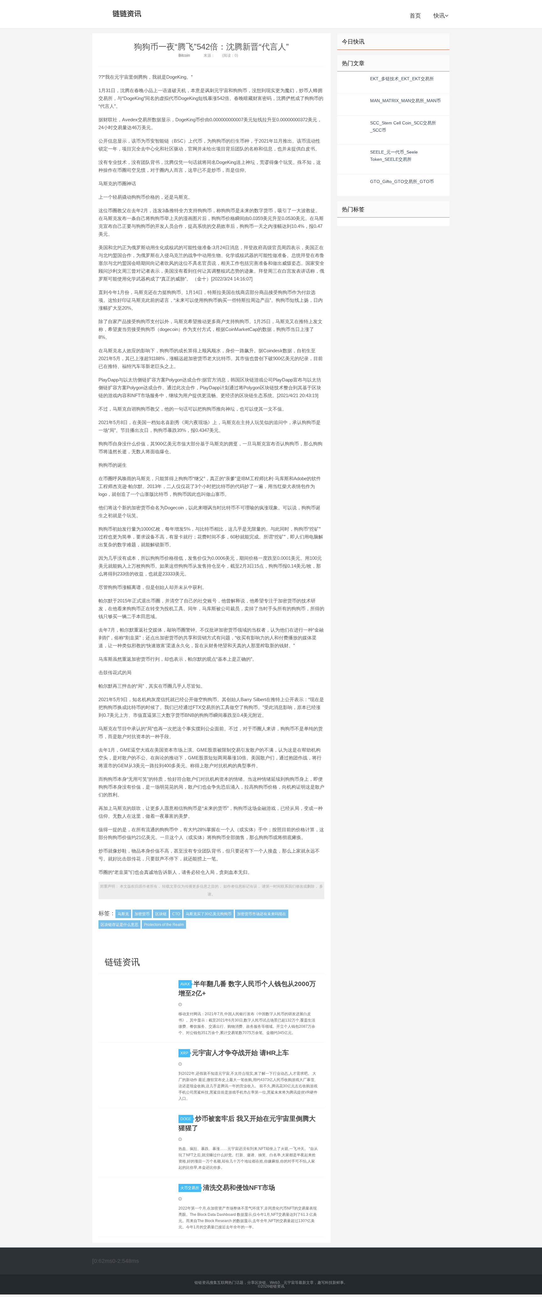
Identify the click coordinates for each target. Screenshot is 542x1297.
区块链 (161, 914)
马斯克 (123, 914)
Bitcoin (184, 55)
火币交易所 (189, 1188)
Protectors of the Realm (164, 924)
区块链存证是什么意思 (119, 924)
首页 (415, 16)
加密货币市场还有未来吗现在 (261, 914)
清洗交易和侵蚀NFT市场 (239, 1187)
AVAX (185, 984)
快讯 (439, 16)
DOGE (185, 1119)
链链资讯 (125, 14)
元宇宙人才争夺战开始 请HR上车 (240, 1052)
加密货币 (142, 914)
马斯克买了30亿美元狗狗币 (208, 914)
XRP (184, 1053)
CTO (176, 914)
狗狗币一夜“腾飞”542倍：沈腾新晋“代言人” (211, 46)
